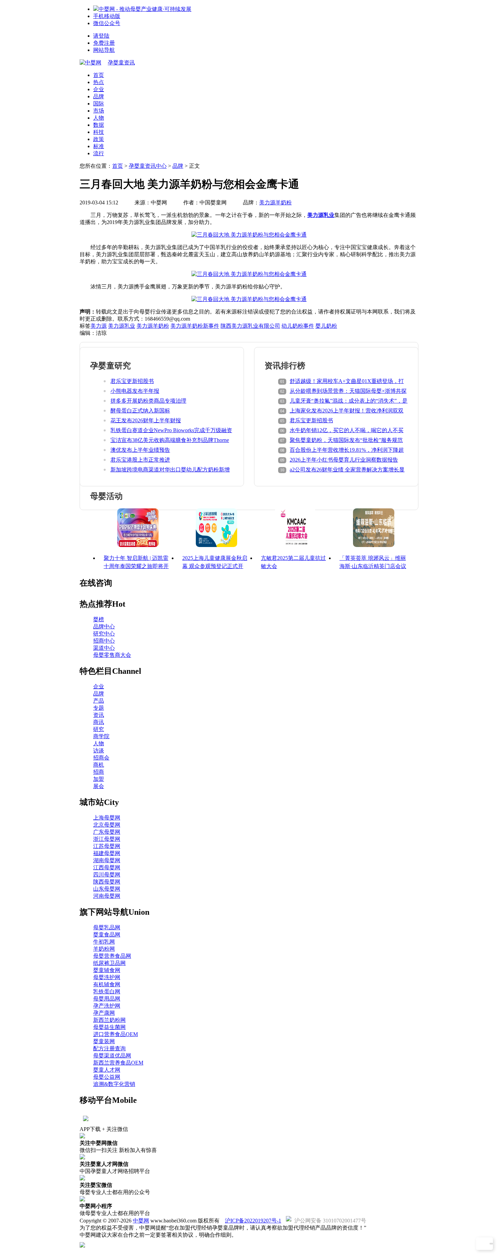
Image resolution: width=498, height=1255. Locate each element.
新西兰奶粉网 (109, 1020)
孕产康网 (104, 1013)
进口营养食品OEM (115, 1034)
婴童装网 (104, 1041)
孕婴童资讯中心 (148, 166)
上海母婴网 (106, 818)
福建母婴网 (106, 853)
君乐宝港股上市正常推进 (140, 460)
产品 (98, 701)
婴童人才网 (106, 1070)
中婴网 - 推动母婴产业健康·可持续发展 (145, 9)
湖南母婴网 (106, 860)
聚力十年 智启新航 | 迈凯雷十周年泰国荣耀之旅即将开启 (136, 566)
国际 (98, 103)
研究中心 (104, 633)
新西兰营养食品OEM (118, 1063)
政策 (98, 139)
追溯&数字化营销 (114, 1084)
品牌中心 (104, 626)
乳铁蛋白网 (106, 991)
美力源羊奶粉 (275, 202)
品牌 (98, 96)
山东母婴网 (106, 889)
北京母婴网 (106, 825)
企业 (98, 89)
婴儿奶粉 (326, 326)
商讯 (98, 722)
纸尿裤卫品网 (109, 963)
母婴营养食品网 (112, 956)
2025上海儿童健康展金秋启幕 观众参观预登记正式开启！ (214, 566)
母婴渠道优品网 (112, 1055)
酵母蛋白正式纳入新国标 (140, 410)
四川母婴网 (106, 874)
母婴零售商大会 (112, 655)
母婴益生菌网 (109, 1027)
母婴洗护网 (106, 977)
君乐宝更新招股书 (132, 381)
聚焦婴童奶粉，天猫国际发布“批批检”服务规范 (346, 440)
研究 (98, 729)
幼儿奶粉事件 (298, 326)
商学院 (101, 736)
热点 (98, 82)
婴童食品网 (106, 934)
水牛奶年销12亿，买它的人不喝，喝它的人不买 (346, 430)
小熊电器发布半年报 (134, 391)
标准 (98, 146)
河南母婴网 (106, 896)
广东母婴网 (106, 832)
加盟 (98, 779)
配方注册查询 (109, 1048)
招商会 (101, 758)
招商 (98, 772)
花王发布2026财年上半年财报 (145, 420)
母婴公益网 (106, 1077)
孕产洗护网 (106, 1006)
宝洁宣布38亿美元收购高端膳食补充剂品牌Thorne (169, 440)
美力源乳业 (320, 215)
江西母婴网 (106, 867)
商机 (98, 765)
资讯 (98, 715)
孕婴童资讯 (121, 62)
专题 (98, 708)
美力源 (98, 326)
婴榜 (98, 619)
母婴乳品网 (106, 927)
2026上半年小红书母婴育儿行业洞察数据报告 (344, 460)
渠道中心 (104, 648)
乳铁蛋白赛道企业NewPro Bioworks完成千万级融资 (171, 430)
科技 (98, 132)
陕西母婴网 (106, 882)
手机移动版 (106, 16)
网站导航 (104, 50)
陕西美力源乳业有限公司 (250, 326)
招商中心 (104, 641)
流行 (98, 153)
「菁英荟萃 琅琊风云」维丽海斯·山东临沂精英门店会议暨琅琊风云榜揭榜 (372, 566)
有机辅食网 (106, 984)
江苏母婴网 (106, 846)
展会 (98, 786)
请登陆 (101, 36)
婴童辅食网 (106, 970)
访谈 (98, 750)
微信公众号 (106, 23)
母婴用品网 (106, 998)
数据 (98, 125)
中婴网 (141, 1220)
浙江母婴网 (106, 839)
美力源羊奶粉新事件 (194, 326)
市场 (98, 111)
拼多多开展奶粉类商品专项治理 (148, 401)
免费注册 (104, 43)
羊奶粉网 (104, 949)
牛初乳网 (104, 942)
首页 (98, 75)
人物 (98, 118)
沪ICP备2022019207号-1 (253, 1220)
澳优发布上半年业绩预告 (140, 450)
